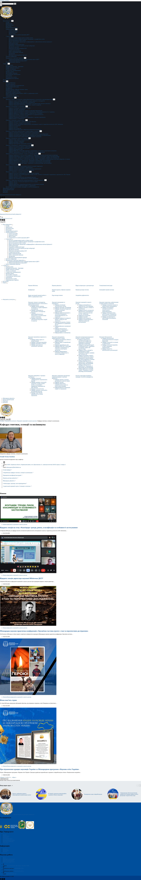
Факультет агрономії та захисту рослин (27, 421)
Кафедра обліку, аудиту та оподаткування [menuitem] (19, 139)
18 (12, 777)
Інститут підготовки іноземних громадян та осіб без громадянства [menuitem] (22, 187)
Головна (2, 421)
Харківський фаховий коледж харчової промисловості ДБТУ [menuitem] (24, 59)
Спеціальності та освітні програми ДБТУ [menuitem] (19, 34)
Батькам (5, 851)
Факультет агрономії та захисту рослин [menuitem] (15, 120)
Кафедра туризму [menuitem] (13, 183)
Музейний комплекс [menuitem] (14, 47)
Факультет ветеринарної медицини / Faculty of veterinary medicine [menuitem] (22, 153)
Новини (5, 697)
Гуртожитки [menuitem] (9, 75)
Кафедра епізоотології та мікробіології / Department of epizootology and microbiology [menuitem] (29, 161)
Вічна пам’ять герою (8, 700)
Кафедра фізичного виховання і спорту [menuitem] (18, 116)
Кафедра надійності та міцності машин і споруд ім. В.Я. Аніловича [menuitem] (25, 113)
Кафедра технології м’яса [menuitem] (15, 176)
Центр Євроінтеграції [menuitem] (8, 189)
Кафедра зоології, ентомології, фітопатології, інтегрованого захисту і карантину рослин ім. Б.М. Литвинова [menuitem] (36, 124)
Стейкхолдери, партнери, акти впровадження (14, 483)
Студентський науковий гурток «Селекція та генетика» (17, 486)
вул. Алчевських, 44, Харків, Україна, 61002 (18, 865)
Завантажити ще (4, 778)
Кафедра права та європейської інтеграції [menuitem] (19, 148)
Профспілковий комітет (9, 840)
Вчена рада (6, 837)
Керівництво (6, 836)
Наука (4, 857)
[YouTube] (4, 197)
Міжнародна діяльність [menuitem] (8, 188)
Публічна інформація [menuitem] (11, 56)
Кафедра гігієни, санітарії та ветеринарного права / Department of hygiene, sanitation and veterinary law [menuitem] (34, 157)
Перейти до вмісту (4, 0)
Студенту (5, 849)
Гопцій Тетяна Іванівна (7, 456)
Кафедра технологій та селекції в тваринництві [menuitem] (21, 167)
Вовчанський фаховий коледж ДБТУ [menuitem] (18, 60)
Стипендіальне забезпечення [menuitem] (13, 74)
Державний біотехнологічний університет (10, 194)
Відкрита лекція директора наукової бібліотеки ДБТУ (21, 578)
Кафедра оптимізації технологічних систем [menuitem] (19, 108)
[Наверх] (0, 199)
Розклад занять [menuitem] (9, 65)
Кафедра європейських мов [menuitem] (16, 149)
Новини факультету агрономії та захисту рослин (15, 524)
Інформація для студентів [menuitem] (12, 78)
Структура (5, 842)
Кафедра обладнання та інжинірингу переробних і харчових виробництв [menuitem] (27, 117)
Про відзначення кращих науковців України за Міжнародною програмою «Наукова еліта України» (39, 769)
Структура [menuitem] (8, 36)
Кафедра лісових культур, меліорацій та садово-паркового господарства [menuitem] (27, 101)
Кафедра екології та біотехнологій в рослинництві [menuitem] (21, 170)
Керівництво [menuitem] (9, 23)
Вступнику (6, 850)
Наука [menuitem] (4, 81)
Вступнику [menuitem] (6, 79)
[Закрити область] (1, 5)
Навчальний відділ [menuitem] (13, 43)
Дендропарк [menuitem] (12, 53)
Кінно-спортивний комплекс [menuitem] (16, 52)
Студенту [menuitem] (5, 63)
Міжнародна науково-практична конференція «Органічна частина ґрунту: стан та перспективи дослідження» (44, 631)
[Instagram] (3, 197)
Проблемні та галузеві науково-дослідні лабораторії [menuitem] (22, 45)
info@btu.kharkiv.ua (11, 873)
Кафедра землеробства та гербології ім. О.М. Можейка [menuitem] (22, 121)
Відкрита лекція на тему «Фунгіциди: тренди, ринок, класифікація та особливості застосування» (39, 528)
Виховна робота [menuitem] (10, 71)
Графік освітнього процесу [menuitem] (12, 67)
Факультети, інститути (10, 421)
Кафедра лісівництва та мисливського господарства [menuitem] (22, 102)
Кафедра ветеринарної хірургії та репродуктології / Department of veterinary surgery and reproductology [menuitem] (34, 156)
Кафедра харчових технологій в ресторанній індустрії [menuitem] (22, 177)
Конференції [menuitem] (9, 88)
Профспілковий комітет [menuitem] (12, 27)
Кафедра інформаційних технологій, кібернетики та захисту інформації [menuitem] (27, 152)
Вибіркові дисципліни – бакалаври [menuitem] (14, 66)
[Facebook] (1, 197)
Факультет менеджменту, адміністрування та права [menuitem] (18, 145)
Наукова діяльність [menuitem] (10, 84)
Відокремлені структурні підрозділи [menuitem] (15, 58)
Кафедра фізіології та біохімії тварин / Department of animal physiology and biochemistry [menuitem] (30, 163)
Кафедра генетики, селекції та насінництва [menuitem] (19, 123)
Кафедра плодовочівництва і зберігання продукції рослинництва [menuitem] (25, 129)
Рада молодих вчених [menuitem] (11, 94)
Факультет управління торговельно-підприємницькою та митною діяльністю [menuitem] (25, 180)
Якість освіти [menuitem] (12, 33)
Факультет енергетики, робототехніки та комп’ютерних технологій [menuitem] (23, 131)
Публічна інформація (8, 841)
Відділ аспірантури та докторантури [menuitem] (15, 85)
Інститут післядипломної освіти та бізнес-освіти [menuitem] (21, 37)
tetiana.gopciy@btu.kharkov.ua (13, 467)
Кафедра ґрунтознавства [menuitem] (15, 128)
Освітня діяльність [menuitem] (10, 29)
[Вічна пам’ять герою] (28, 694)
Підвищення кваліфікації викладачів (12, 475)
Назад (2, 777)
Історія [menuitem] (7, 22)
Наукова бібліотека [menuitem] (10, 82)
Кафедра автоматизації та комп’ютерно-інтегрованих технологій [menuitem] (25, 136)
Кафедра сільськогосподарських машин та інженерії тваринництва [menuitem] (25, 110)
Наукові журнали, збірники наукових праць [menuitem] (17, 89)
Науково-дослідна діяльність (10, 478)
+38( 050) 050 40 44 (19, 871)
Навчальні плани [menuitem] (13, 32)
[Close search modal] (1, 2)
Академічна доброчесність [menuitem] (12, 96)
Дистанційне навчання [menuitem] (11, 73)
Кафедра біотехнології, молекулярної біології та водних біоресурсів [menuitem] (26, 166)
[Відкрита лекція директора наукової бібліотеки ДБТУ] (28, 572)
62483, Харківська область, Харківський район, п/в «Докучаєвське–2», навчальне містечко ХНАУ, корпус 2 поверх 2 (36, 464)
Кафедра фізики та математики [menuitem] (16, 118)
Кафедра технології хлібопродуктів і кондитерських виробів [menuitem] (24, 173)
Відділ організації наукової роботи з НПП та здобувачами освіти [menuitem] (22, 93)
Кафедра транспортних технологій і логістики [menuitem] (20, 143)
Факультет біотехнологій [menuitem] (12, 164)
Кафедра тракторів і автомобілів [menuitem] (17, 109)
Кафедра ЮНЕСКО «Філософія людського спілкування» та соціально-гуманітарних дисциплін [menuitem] (32, 150)
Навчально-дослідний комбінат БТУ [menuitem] (18, 48)
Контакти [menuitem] (5, 192)
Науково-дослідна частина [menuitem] (12, 90)
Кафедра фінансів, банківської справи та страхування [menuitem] (22, 185)
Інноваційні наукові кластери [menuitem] (13, 92)
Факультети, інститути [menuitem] (8, 97)
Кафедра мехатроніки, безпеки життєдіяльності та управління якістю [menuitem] (26, 114)
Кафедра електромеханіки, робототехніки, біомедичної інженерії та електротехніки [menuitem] (30, 135)
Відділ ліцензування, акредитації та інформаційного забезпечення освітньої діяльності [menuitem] (30, 41)
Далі (14, 777)
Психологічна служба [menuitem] (11, 77)
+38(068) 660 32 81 (19, 868)
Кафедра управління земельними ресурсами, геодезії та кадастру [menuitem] (25, 104)
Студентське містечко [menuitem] (14, 49)
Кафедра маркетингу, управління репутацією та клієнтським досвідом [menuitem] (26, 184)
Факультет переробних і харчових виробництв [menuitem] (17, 171)
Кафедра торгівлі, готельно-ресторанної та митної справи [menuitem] (23, 181)
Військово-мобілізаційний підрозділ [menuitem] (18, 55)
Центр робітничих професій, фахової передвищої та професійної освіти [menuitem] (27, 39)
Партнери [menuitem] (5, 191)
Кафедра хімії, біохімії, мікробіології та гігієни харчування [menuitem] (23, 178)
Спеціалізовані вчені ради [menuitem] (12, 86)
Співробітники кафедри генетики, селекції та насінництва (17, 472)
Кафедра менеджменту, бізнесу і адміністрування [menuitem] (21, 146)
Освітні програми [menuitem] (13, 30)
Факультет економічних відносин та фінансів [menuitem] (17, 138)
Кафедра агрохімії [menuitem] (13, 127)
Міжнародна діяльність (8, 480)
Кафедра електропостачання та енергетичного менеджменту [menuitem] (24, 132)
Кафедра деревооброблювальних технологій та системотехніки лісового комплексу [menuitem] (30, 103)
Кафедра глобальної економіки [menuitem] (16, 141)
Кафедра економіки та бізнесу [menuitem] (16, 142)
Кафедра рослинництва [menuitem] (15, 125)
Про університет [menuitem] (7, 21)
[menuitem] (12, 21)
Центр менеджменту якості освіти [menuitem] (17, 40)
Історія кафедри (7, 470)
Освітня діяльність (7, 838)
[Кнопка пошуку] (15, 4)
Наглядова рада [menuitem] (10, 25)
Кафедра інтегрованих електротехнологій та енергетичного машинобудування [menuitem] (28, 134)
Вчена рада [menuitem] (8, 26)
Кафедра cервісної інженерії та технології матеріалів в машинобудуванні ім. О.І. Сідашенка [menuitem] (32, 112)
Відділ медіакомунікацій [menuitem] (15, 51)
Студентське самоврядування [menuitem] (13, 70)
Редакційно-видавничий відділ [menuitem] (16, 44)
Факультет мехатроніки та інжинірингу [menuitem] (16, 106)
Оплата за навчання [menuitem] (11, 69)
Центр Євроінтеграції (8, 860)
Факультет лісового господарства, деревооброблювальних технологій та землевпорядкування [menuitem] (29, 99)
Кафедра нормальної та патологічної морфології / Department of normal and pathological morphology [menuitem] (33, 155)
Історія (4, 834)
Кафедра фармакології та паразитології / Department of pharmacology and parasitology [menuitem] (30, 160)
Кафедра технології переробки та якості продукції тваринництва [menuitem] (25, 168)
